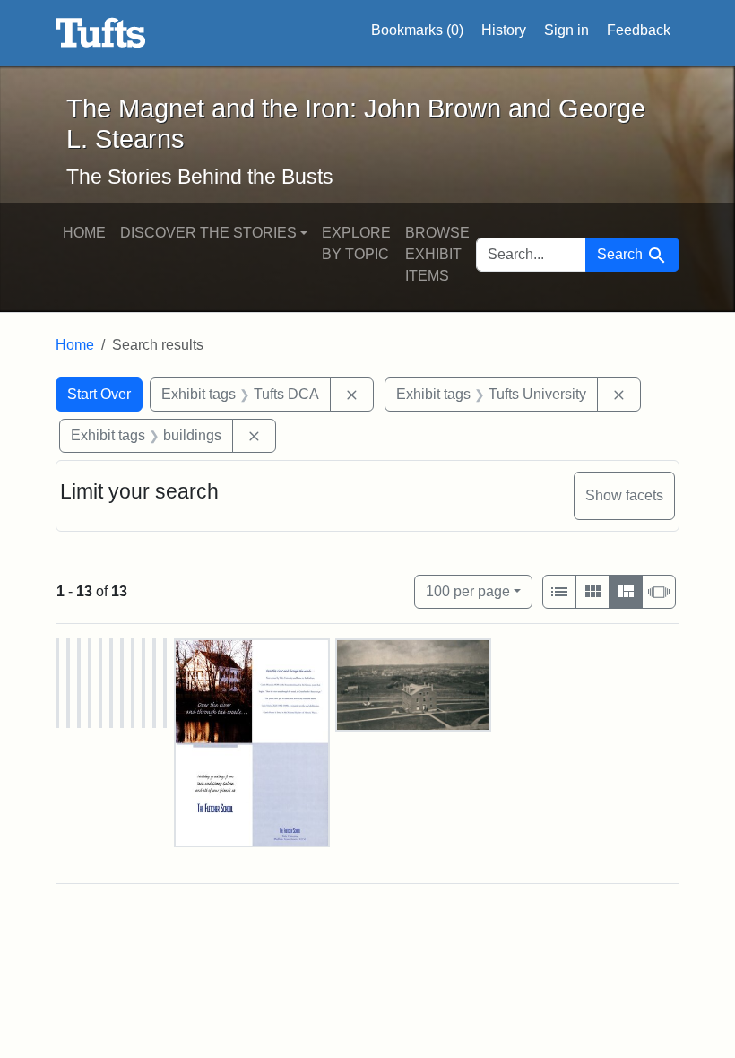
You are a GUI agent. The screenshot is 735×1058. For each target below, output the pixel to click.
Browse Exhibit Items (437, 254)
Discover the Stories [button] (208, 232)
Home (84, 232)
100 (468, 591)
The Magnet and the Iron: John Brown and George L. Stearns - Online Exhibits (101, 33)
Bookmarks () (417, 30)
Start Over (99, 394)
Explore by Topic (356, 243)
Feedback (638, 30)
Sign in (566, 30)
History (503, 30)
